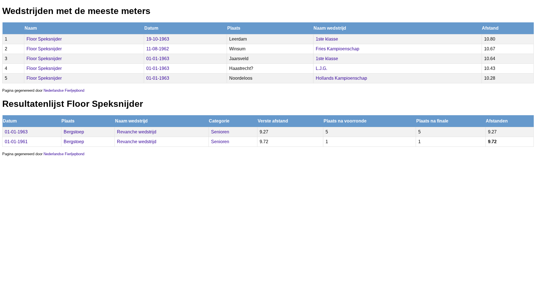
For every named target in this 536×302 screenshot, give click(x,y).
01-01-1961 (16, 141)
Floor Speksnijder (44, 39)
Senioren (220, 131)
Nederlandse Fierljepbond (64, 90)
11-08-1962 (157, 48)
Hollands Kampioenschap (341, 78)
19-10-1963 (157, 39)
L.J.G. (321, 68)
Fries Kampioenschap (337, 48)
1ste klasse (327, 39)
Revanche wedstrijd (136, 131)
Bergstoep (74, 131)
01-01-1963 (157, 58)
